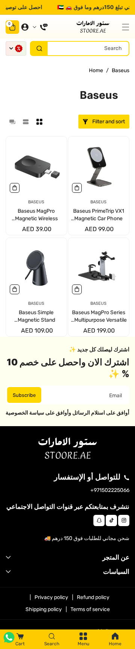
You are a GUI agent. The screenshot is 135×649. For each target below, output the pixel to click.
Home (96, 70)
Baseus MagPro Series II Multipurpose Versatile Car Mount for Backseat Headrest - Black (98, 316)
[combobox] (79, 48)
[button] (123, 27)
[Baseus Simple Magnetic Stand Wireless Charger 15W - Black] (36, 268)
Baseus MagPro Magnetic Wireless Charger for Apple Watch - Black (36, 215)
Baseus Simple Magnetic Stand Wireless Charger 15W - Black (36, 316)
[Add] (77, 188)
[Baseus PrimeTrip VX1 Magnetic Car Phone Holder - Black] (98, 166)
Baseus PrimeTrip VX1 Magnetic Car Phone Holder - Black (98, 215)
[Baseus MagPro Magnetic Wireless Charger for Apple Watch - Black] (36, 166)
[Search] (39, 48)
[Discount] (16, 48)
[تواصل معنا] (40, 27)
